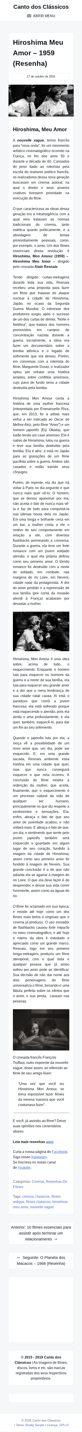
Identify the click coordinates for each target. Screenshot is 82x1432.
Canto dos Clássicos (41, 7)
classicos (42, 1196)
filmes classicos (38, 1202)
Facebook (59, 1152)
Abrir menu (43, 16)
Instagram (39, 1157)
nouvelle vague (42, 1207)
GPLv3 (64, 1425)
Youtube (24, 1167)
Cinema (38, 1181)
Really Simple (34, 1425)
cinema (27, 1196)
